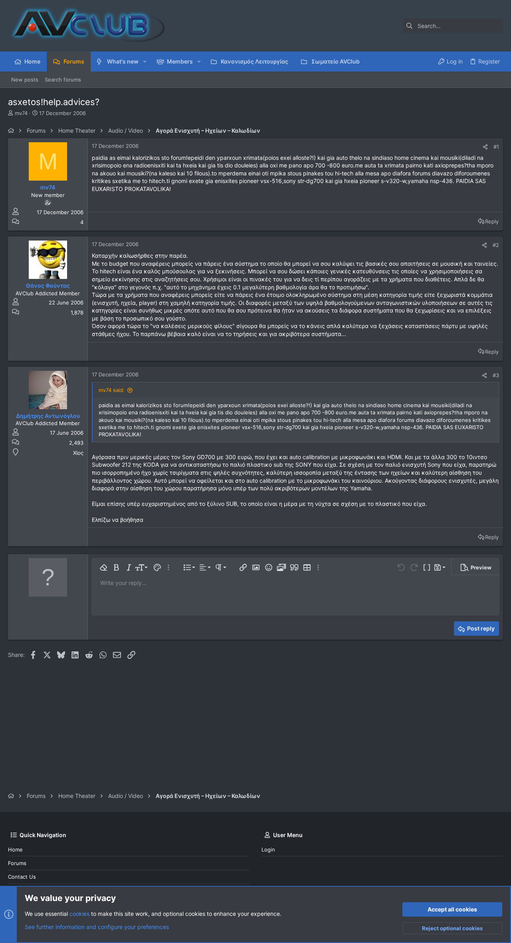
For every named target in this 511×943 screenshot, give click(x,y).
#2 (496, 245)
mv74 (21, 113)
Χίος (78, 453)
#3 (496, 375)
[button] (144, 61)
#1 (496, 146)
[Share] (485, 147)
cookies (79, 913)
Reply (492, 221)
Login (268, 849)
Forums (17, 863)
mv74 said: (112, 390)
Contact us (22, 876)
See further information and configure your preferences (97, 926)
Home (15, 849)
